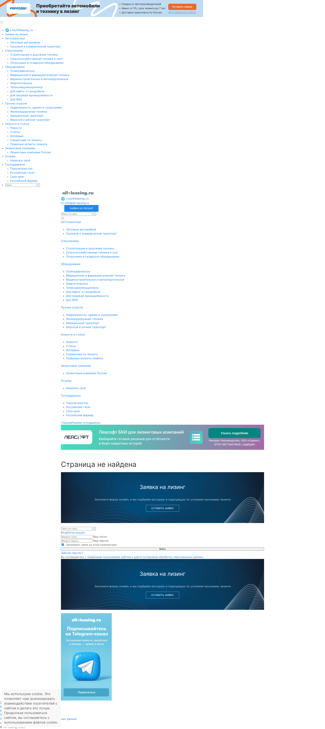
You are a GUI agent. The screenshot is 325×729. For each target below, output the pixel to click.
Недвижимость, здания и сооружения (36, 107)
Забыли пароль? (72, 553)
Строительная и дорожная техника (34, 54)
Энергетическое (21, 83)
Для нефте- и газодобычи (27, 91)
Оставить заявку (162, 508)
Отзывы (10, 156)
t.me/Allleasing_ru (21, 30)
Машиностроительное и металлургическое (39, 79)
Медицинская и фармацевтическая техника (39, 75)
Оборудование (15, 66)
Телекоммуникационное (26, 87)
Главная (66, 422)
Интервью (17, 136)
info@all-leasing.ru (76, 203)
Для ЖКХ (16, 99)
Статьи (15, 132)
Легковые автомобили (25, 42)
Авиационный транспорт (27, 115)
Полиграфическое (22, 71)
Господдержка (15, 164)
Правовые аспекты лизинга (28, 144)
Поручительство (21, 168)
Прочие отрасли (16, 103)
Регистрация (76, 532)
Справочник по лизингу (26, 140)
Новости (16, 128)
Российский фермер (24, 180)
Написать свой (20, 160)
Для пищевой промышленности (31, 95)
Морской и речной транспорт (30, 119)
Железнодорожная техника (28, 111)
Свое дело (17, 176)
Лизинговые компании (20, 148)
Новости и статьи (17, 123)
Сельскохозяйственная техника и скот (36, 58)
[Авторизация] (62, 218)
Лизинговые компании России (30, 152)
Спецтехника (14, 50)
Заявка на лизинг (16, 34)
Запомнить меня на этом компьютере (91, 544)
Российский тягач (22, 172)
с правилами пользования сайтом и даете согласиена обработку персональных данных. (144, 557)
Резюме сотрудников (86, 422)
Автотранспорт (15, 38)
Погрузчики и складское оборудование (36, 62)
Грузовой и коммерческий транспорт (35, 46)
